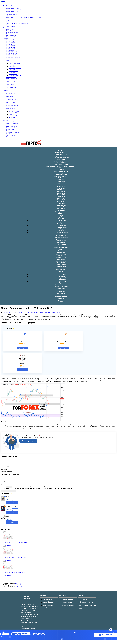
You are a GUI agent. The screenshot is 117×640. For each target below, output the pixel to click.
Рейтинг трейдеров (8, 5)
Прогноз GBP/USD (10, 41)
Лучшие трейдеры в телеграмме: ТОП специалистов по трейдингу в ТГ (24, 17)
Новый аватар (4, 469)
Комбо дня (8, 20)
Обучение (5, 59)
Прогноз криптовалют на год (13, 57)
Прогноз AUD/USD (10, 48)
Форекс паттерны (67, 604)
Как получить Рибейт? (11, 36)
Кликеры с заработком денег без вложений (17, 23)
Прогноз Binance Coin (41, 312)
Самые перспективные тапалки (14, 26)
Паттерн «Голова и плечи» (15, 62)
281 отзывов (15, 508)
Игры (4, 18)
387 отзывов (15, 498)
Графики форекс (10, 124)
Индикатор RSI (12, 114)
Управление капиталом (12, 83)
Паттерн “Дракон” (13, 65)
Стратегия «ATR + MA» (11, 98)
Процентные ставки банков (13, 132)
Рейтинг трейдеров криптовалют (14, 15)
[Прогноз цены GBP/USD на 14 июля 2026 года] (8, 556)
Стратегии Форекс (10, 129)
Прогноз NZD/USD (10, 47)
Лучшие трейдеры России (12, 8)
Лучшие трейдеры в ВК (12, 11)
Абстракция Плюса (63, 342)
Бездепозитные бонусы (12, 32)
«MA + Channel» (9, 96)
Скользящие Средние (14, 111)
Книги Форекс (9, 133)
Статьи (7, 136)
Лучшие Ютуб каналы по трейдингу (15, 10)
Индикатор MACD (13, 115)
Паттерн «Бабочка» (13, 71)
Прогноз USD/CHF (10, 42)
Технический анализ (11, 77)
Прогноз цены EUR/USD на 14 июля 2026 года (15, 542)
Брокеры (5, 27)
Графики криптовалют (11, 126)
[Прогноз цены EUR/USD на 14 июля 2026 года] (8, 541)
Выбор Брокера (10, 29)
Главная (5, 4)
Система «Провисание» (12, 101)
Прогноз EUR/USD (10, 39)
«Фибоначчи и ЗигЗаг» (11, 108)
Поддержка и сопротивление (13, 80)
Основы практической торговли (14, 89)
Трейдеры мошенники (11, 14)
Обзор (12, 502)
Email (2, 481)
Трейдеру (5, 120)
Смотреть (23, 348)
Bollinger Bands (12, 117)
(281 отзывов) (63, 344)
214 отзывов (15, 518)
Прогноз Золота (10, 50)
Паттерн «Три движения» (15, 75)
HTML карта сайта (83, 611)
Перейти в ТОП (107, 635)
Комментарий (5, 467)
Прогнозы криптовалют (54, 312)
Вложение (3, 487)
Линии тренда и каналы (12, 78)
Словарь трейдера (67, 602)
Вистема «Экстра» (10, 93)
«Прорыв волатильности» (12, 105)
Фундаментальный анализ (12, 81)
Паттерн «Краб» (13, 69)
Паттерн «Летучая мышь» (15, 68)
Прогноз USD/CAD (10, 45)
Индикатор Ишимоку (14, 118)
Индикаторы (9, 109)
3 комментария (7, 560)
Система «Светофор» (11, 99)
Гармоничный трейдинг (12, 86)
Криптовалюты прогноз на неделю (26, 312)
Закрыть (3, 1)
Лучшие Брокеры (10, 30)
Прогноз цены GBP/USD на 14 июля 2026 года (15, 557)
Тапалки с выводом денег (12, 24)
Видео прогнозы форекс (12, 130)
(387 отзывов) (22, 344)
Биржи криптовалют (11, 35)
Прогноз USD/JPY (10, 44)
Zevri (22, 342)
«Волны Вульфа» (10, 92)
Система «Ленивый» (11, 103)
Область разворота (11, 87)
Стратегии (6, 90)
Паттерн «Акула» (13, 74)
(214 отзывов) (22, 366)
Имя (2, 479)
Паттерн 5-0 (12, 72)
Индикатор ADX (13, 112)
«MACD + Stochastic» (11, 102)
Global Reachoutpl (21, 585)
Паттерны (8, 60)
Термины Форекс (10, 135)
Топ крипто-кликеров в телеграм (14, 21)
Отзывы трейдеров (11, 33)
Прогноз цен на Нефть (11, 53)
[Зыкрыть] (110, 629)
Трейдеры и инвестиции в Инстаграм (15, 12)
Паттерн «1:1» (12, 66)
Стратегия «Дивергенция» (12, 106)
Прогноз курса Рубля (11, 51)
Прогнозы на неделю (11, 54)
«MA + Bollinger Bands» (11, 95)
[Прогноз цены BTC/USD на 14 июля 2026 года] (8, 571)
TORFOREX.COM (7, 312)
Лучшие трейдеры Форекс (12, 7)
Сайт (2, 484)
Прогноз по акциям (11, 56)
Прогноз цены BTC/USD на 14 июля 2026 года (15, 572)
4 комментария (7, 545)
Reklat (22, 363)
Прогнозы (5, 38)
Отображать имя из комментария (10, 474)
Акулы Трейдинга (19, 583)
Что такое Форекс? (48, 599)
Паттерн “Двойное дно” (14, 63)
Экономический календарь (13, 121)
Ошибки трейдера (10, 84)
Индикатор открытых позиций (13, 123)
